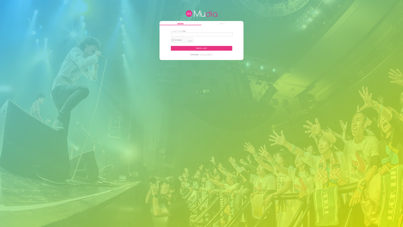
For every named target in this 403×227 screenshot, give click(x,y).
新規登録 (180, 23)
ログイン (222, 23)
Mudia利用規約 (194, 54)
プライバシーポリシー (206, 54)
